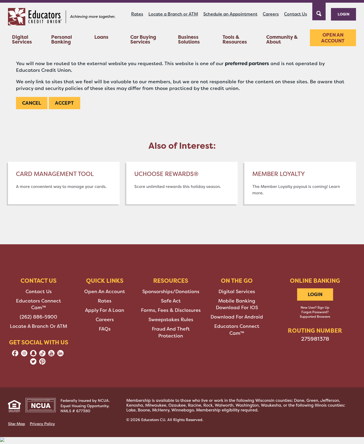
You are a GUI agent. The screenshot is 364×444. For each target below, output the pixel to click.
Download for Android (237, 317)
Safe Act (171, 301)
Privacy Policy (42, 423)
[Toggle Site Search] (319, 11)
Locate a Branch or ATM (173, 14)
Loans (101, 37)
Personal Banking (61, 39)
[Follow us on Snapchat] (33, 355)
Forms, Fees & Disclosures (171, 310)
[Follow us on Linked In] (60, 355)
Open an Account (333, 38)
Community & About (282, 39)
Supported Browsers (315, 316)
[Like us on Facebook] (15, 355)
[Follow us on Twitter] (33, 363)
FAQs (105, 329)
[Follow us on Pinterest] (42, 363)
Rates (137, 14)
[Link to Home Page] (61, 17)
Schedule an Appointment (230, 14)
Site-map (16, 423)
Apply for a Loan (104, 310)
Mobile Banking (236, 301)
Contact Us (295, 14)
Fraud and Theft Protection (171, 332)
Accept (64, 103)
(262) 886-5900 (38, 317)
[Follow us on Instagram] (24, 355)
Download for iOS (237, 307)
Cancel (31, 103)
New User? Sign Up (315, 307)
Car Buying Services (143, 39)
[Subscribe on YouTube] (51, 355)
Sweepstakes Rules (170, 319)
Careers (271, 14)
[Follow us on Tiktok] (42, 355)
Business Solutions (189, 39)
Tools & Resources (235, 39)
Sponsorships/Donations (170, 291)
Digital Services (22, 39)
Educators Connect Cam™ (38, 304)
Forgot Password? (315, 312)
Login (343, 14)
